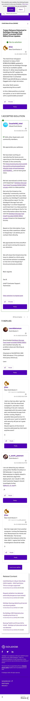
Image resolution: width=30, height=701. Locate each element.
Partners (5, 683)
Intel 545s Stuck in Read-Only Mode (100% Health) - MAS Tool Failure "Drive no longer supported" (14, 583)
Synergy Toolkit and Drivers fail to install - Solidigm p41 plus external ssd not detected (15, 625)
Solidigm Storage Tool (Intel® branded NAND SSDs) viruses (13, 216)
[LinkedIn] (12, 651)
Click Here (25, 4)
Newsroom (6, 681)
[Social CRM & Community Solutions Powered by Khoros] (24, 697)
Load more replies (15, 567)
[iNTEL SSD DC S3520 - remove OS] (27, 317)
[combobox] (15, 13)
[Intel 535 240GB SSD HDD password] (24, 317)
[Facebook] (2, 651)
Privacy (5, 686)
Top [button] (2, 697)
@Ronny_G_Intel (9, 485)
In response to (17, 392)
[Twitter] (7, 651)
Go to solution (15, 42)
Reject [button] (21, 9)
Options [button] (28, 23)
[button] (11, 9)
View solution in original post (13, 296)
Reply (15, 106)
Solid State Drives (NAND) (10, 23)
